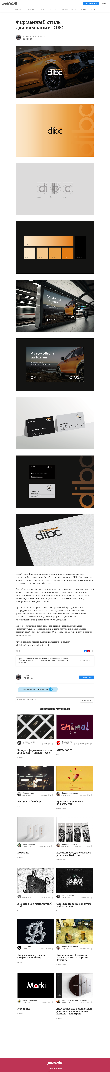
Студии (83, 9)
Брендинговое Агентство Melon (74, 1000)
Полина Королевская (69, 793)
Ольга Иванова (28, 844)
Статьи (31, 9)
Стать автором (91, 3)
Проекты (40, 9)
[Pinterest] (88, 651)
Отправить (86, 701)
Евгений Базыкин (29, 742)
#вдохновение (61, 808)
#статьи (19, 962)
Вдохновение (52, 9)
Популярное (20, 9)
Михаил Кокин (28, 793)
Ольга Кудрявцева (29, 1000)
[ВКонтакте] (85, 651)
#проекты (20, 757)
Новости (64, 9)
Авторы (74, 9)
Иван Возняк (66, 742)
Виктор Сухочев (67, 895)
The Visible (26, 947)
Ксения (26, 36)
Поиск (92, 9)
